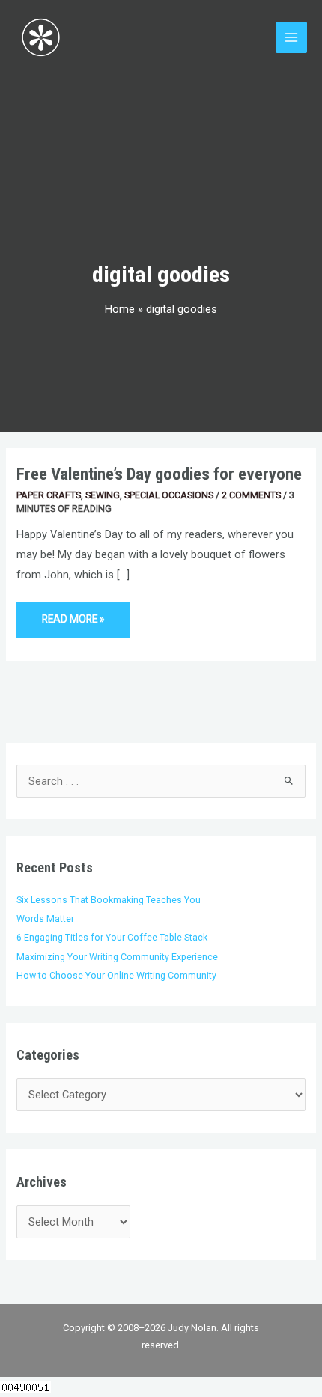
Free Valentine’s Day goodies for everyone (159, 474)
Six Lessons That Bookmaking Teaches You (108, 899)
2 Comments (251, 495)
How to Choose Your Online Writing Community (116, 975)
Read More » (73, 613)
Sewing (102, 495)
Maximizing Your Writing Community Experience (117, 956)
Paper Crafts (48, 495)
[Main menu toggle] (291, 37)
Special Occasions (168, 495)
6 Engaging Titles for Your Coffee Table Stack (111, 937)
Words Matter (45, 918)
